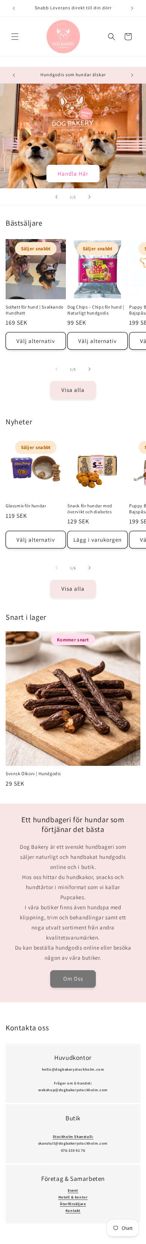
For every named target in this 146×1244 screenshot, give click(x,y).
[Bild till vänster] (56, 369)
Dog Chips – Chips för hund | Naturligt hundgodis (95, 310)
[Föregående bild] (56, 197)
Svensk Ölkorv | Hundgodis (33, 773)
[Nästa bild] (89, 197)
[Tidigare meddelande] (14, 8)
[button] (15, 36)
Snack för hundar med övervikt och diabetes (89, 508)
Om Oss (73, 978)
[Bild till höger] (89, 369)
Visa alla (73, 389)
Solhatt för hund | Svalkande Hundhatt (35, 310)
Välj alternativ (35, 340)
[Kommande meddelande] (132, 8)
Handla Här (73, 173)
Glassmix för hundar (26, 505)
